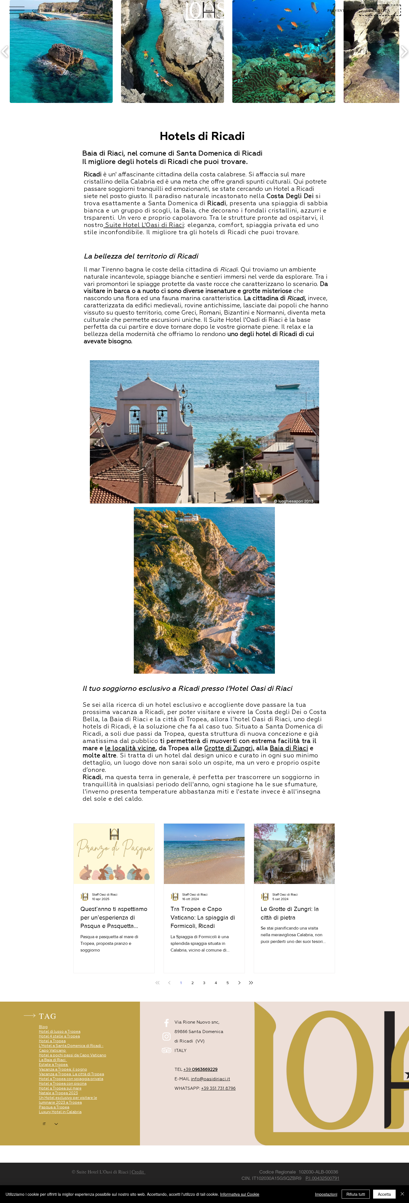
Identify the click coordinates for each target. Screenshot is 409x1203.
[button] (16, 10)
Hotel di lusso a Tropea (59, 1032)
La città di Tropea (88, 1074)
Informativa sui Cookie (239, 1194)
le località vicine (130, 749)
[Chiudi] (402, 1194)
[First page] (157, 983)
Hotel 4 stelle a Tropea (59, 1036)
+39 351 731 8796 (218, 1088)
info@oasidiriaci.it (210, 1079)
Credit (139, 1172)
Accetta (384, 1194)
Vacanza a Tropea (55, 1074)
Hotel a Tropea (52, 1041)
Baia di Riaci (289, 749)
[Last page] (251, 983)
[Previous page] (169, 983)
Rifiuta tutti (355, 1194)
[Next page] (239, 983)
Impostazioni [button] (326, 1194)
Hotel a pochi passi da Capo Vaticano (72, 1055)
